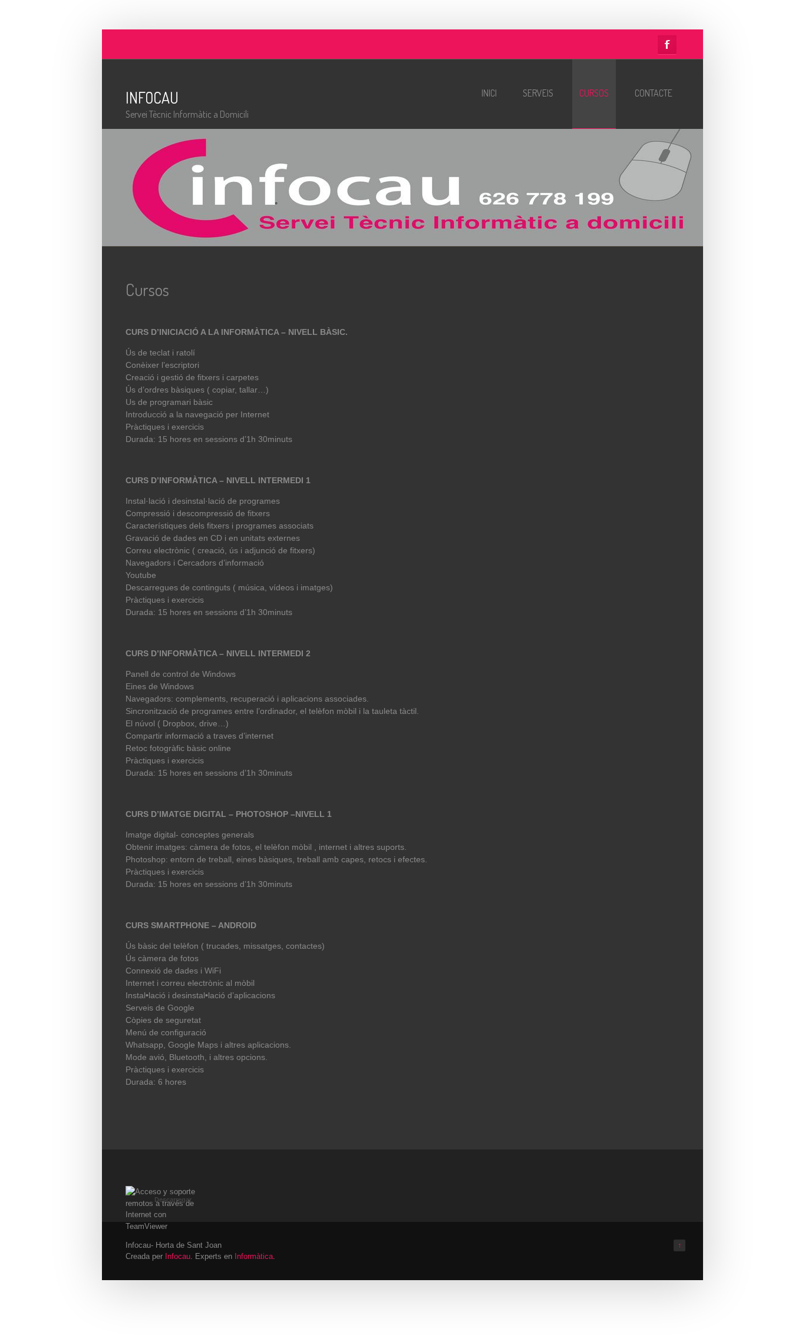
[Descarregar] (161, 1226)
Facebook (667, 44)
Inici (489, 93)
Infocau (177, 1256)
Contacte (653, 93)
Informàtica (254, 1256)
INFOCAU (152, 97)
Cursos (594, 93)
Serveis (538, 93)
